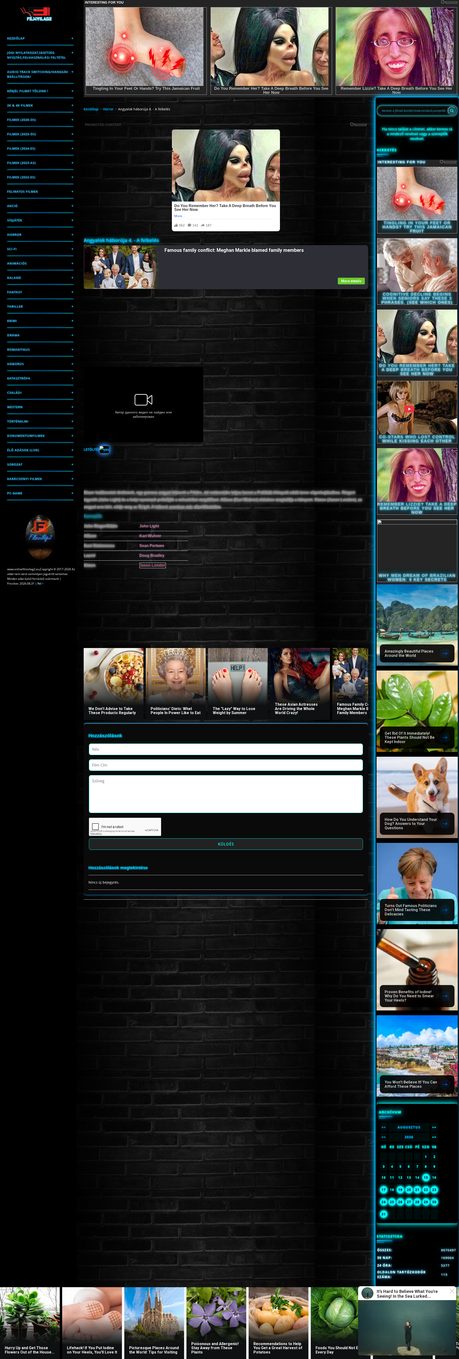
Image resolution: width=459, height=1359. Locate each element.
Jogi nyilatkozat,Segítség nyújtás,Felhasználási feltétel (36, 55)
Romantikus (18, 349)
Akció (12, 206)
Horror (14, 234)
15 (426, 1177)
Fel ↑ (41, 583)
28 (417, 1202)
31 (384, 1214)
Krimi (12, 321)
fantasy (14, 292)
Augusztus (409, 1127)
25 (392, 1202)
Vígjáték (14, 220)
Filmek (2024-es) (21, 148)
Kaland (14, 278)
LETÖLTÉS (92, 449)
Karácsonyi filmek (24, 479)
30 (434, 1202)
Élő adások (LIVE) (23, 450)
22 (426, 1190)
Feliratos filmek (22, 191)
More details (351, 281)
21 (417, 1190)
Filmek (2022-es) (21, 177)
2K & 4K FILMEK (20, 105)
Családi (14, 392)
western (15, 407)
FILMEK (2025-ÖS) (21, 134)
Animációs (17, 263)
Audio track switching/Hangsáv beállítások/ (37, 74)
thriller (15, 306)
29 (426, 1202)
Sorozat (14, 464)
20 (409, 1190)
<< (384, 1127)
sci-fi (12, 249)
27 (409, 1202)
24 (384, 1202)
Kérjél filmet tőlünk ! (27, 91)
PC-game (14, 493)
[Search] (452, 111)
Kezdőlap (16, 38)
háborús (15, 364)
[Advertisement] (226, 322)
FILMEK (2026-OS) (21, 120)
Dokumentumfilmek (26, 436)
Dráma (13, 335)
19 (400, 1190)
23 (434, 1190)
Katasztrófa (18, 378)
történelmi (17, 421)
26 (400, 1202)
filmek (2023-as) (21, 163)
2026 (409, 1137)
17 (384, 1190)
